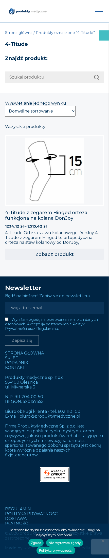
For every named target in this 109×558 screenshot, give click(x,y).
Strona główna (18, 32)
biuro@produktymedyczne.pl (50, 416)
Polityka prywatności (32, 513)
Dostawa (16, 518)
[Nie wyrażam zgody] (102, 540)
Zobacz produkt (54, 254)
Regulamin (18, 509)
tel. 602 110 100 (65, 411)
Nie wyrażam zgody (65, 543)
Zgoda (36, 543)
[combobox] (54, 77)
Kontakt (15, 367)
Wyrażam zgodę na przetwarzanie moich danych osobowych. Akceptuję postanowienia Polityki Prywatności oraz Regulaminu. (51, 324)
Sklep (12, 358)
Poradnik (16, 362)
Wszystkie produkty (25, 126)
